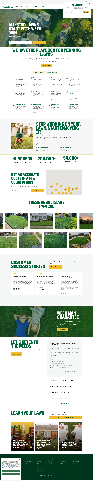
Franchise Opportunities (29, 459)
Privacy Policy (73, 463)
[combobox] (21, 42)
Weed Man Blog (51, 459)
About (26, 458)
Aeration (37, 463)
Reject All (11, 473)
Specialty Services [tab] (52, 72)
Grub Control (38, 466)
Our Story (26, 463)
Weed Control (38, 461)
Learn (49, 458)
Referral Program (28, 461)
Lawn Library (50, 461)
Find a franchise (27, 465)
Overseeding (38, 465)
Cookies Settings (11, 476)
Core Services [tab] (39, 72)
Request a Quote (62, 459)
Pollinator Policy (50, 463)
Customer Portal (62, 461)
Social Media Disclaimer (75, 461)
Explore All (64, 403)
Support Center (50, 465)
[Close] (20, 460)
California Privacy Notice (7, 467)
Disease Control (39, 470)
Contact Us (61, 463)
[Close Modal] (90, 3)
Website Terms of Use (75, 459)
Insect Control (38, 468)
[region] (11, 469)
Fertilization (38, 459)
